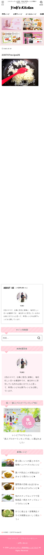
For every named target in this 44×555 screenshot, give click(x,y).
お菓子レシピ (17, 14)
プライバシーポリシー (29, 538)
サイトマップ (13, 538)
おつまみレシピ (31, 14)
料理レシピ (5, 14)
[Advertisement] (22, 184)
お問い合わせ (23, 543)
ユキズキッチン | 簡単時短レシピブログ (23, 548)
